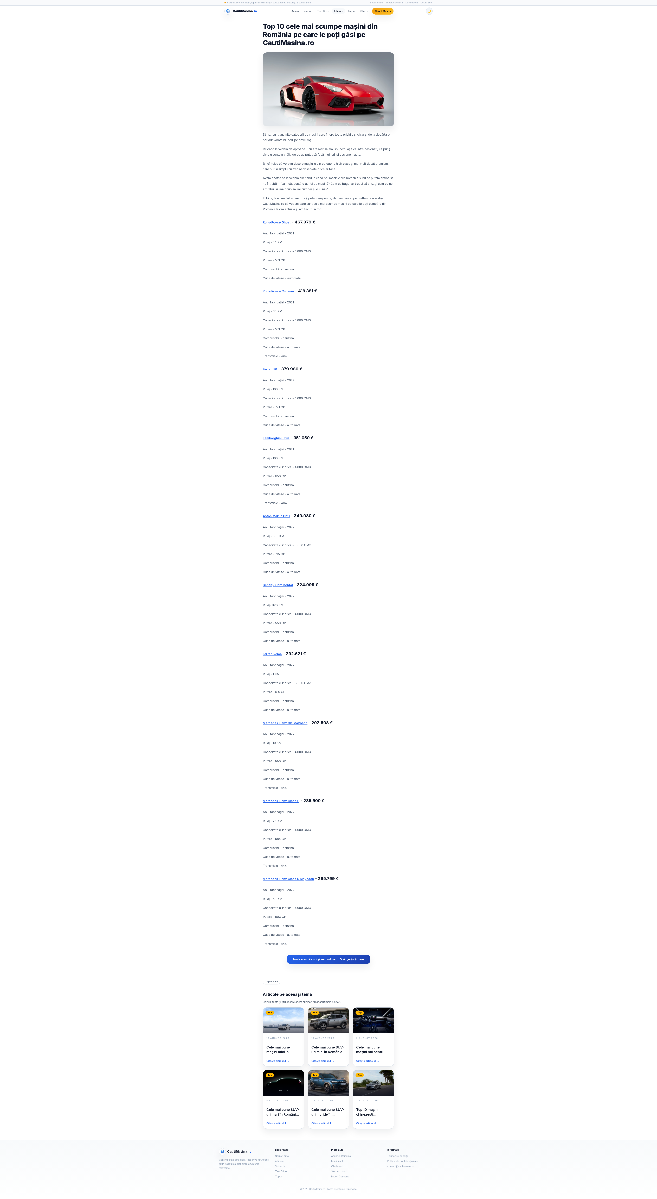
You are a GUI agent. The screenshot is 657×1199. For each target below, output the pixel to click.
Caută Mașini (383, 11)
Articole (338, 11)
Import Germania (394, 2)
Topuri (352, 11)
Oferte (364, 11)
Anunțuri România (341, 1155)
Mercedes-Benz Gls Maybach (285, 723)
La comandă (411, 2)
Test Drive (323, 11)
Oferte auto (337, 1166)
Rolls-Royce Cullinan (278, 291)
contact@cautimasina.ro (400, 1166)
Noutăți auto (282, 1155)
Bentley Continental (278, 585)
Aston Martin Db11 (276, 516)
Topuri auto (271, 981)
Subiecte (280, 1166)
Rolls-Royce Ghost (277, 222)
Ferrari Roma (272, 654)
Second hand (376, 2)
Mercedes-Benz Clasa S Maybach (288, 879)
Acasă (295, 11)
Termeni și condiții (397, 1155)
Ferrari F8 (270, 369)
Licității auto (427, 2)
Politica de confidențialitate (402, 1161)
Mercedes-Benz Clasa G (281, 801)
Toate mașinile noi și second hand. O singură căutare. (329, 959)
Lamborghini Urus (276, 438)
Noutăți (308, 11)
